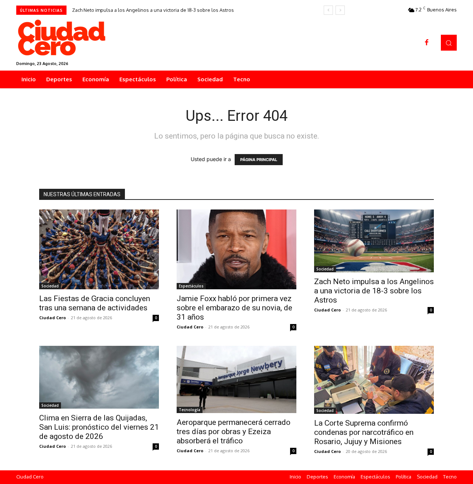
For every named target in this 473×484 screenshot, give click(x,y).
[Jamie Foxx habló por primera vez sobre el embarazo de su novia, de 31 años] (236, 249)
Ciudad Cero (52, 317)
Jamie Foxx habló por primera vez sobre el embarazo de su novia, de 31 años (234, 307)
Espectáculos (191, 286)
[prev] (328, 10)
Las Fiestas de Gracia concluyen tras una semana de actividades (94, 303)
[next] (340, 10)
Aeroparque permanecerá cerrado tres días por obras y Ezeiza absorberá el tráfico (233, 431)
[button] (449, 43)
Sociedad (50, 286)
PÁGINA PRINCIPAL (258, 159)
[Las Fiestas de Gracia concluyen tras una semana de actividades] (99, 249)
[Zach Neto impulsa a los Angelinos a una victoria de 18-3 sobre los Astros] (374, 240)
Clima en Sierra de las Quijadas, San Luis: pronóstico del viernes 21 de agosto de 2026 (99, 427)
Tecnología (189, 409)
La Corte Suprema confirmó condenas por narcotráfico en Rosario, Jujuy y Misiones (364, 432)
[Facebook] (426, 43)
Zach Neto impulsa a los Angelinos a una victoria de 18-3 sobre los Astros (153, 10)
